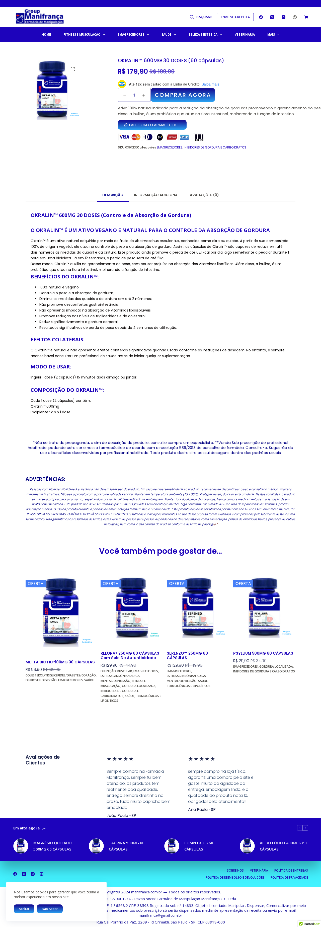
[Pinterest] (41, 874)
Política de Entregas (291, 871)
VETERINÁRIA (245, 34)
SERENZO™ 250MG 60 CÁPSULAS (187, 655)
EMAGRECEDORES (131, 34)
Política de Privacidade (289, 878)
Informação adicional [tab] (156, 194)
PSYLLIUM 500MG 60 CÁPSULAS (263, 653)
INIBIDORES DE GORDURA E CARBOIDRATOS (215, 147)
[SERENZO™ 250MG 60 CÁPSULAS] (198, 607)
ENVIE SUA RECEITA (235, 17)
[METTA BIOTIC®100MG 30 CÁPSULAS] (61, 611)
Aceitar (24, 908)
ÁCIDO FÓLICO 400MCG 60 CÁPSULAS (283, 846)
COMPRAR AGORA (183, 95)
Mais (271, 34)
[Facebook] (261, 17)
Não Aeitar (50, 908)
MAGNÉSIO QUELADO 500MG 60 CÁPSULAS (52, 846)
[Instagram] (283, 17)
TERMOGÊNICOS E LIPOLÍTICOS (188, 686)
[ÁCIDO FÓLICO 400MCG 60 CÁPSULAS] (247, 846)
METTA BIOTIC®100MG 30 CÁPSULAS (60, 662)
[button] (73, 69)
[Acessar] (295, 17)
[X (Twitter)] (272, 17)
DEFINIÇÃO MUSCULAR (116, 671)
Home (46, 34)
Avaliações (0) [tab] (204, 194)
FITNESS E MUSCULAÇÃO (82, 34)
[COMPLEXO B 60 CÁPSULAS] (171, 846)
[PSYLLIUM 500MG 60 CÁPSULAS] (264, 607)
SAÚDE (167, 34)
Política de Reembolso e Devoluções (235, 878)
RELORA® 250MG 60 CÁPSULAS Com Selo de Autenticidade (130, 655)
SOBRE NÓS (235, 871)
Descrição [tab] (112, 194)
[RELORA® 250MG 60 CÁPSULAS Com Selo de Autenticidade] (132, 607)
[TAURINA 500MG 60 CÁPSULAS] (96, 846)
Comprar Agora (41, 690)
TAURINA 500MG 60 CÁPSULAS (126, 846)
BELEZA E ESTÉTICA (203, 34)
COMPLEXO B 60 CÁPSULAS (198, 846)
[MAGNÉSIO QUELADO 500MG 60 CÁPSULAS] (20, 846)
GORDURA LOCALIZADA (138, 686)
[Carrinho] (306, 17)
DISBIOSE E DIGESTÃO (41, 680)
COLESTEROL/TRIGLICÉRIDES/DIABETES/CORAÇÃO (61, 675)
